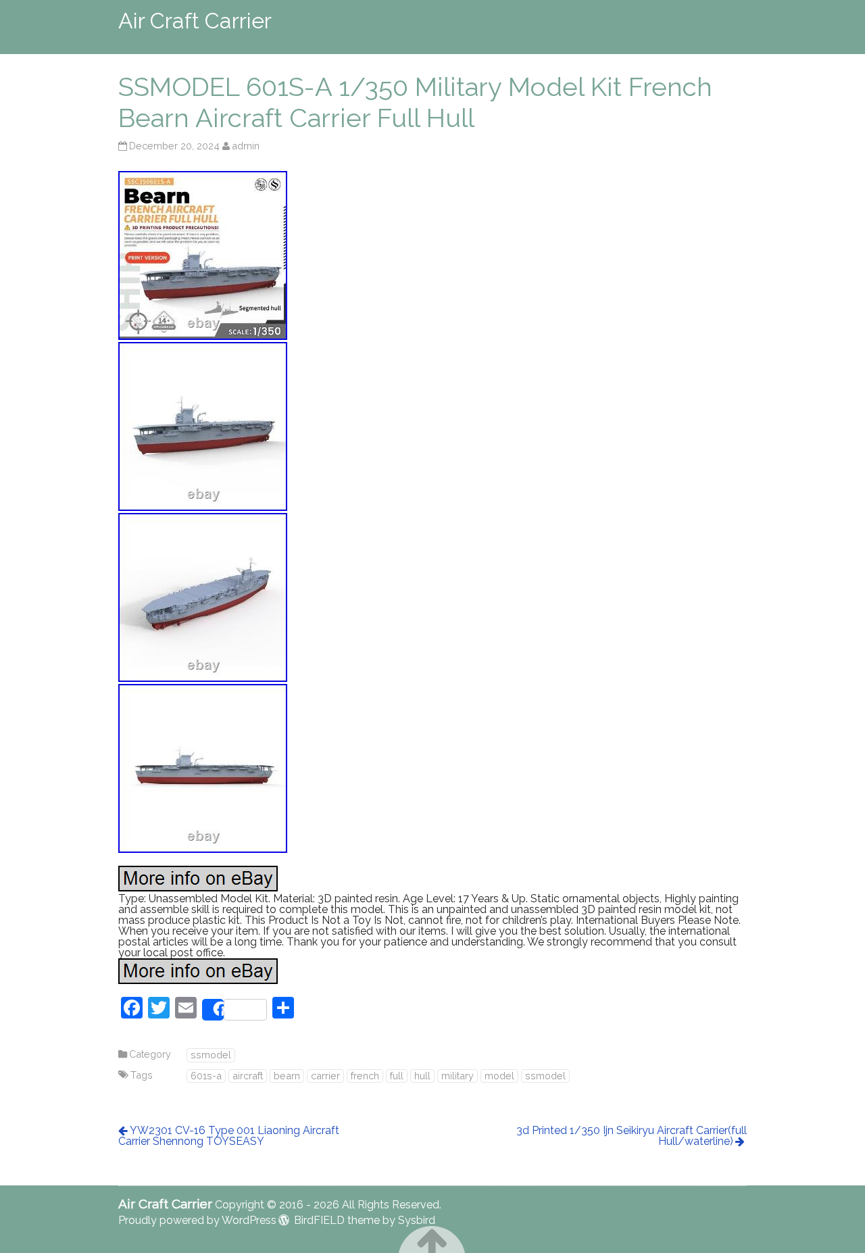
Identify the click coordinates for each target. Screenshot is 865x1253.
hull (422, 1075)
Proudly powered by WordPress (197, 1220)
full (396, 1075)
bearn (287, 1075)
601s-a (206, 1075)
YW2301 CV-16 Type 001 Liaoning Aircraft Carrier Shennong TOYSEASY (228, 1136)
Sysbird (416, 1220)
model (499, 1075)
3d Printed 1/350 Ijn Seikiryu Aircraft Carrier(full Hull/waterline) (631, 1136)
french (365, 1075)
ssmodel (211, 1054)
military (457, 1075)
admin (246, 145)
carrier (325, 1075)
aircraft (247, 1075)
